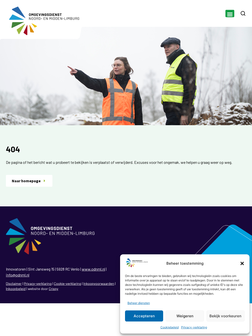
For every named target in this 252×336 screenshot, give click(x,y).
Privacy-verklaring (194, 327)
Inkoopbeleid (16, 289)
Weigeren (184, 316)
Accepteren (144, 316)
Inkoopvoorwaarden (98, 283)
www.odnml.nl (93, 269)
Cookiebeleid (169, 327)
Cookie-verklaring (67, 283)
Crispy (53, 289)
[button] (242, 263)
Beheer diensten (138, 303)
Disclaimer (14, 283)
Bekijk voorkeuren (225, 316)
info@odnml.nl (17, 275)
